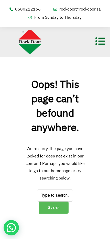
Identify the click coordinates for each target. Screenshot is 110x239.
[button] (11, 227)
